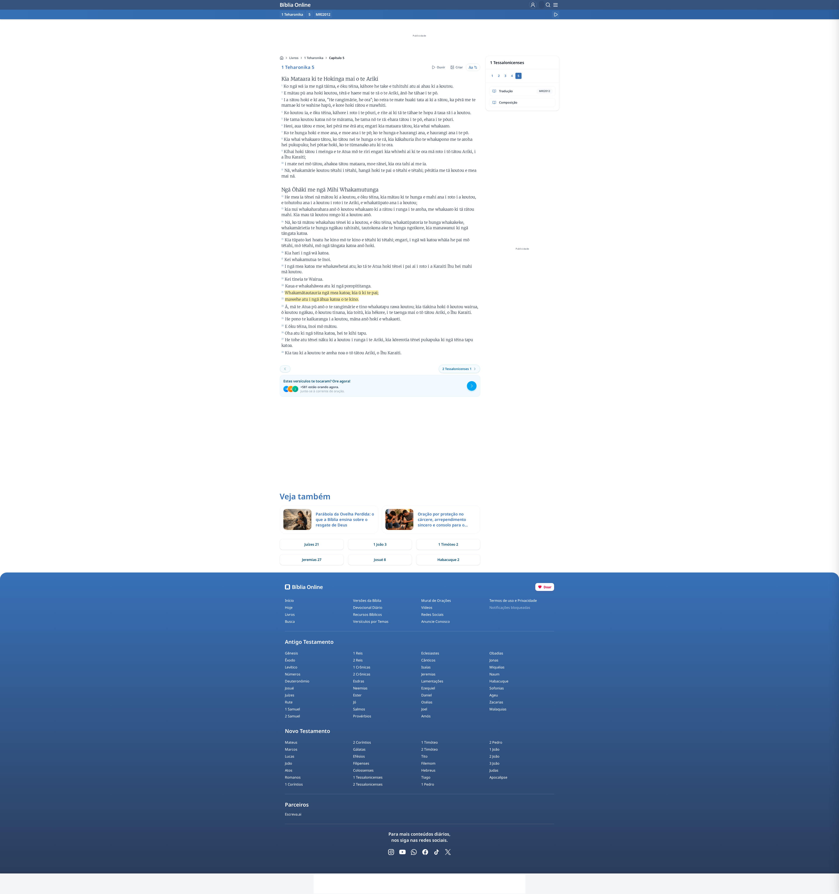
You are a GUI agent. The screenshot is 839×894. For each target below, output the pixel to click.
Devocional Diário (367, 607)
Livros (293, 58)
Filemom (428, 763)
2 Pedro (495, 742)
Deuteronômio (297, 681)
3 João (494, 763)
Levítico (291, 667)
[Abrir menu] (555, 5)
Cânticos (428, 660)
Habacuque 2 (448, 559)
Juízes (289, 695)
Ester (357, 695)
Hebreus (428, 770)
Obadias (496, 653)
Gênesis (291, 653)
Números (292, 674)
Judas (493, 770)
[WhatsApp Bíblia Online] (413, 852)
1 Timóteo (429, 742)
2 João (494, 756)
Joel (424, 709)
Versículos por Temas (370, 621)
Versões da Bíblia (367, 600)
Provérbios (362, 716)
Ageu (493, 695)
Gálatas (359, 749)
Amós (426, 716)
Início (289, 600)
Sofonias (496, 688)
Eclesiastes (430, 653)
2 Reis (358, 660)
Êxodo (290, 660)
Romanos (293, 777)
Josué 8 (380, 559)
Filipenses (361, 763)
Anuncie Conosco (435, 621)
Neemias (360, 688)
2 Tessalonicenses (368, 784)
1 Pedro (427, 784)
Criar (459, 67)
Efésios (359, 756)
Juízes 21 (311, 544)
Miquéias (496, 667)
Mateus (291, 742)
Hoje (289, 607)
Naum (494, 674)
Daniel (426, 695)
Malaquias (497, 709)
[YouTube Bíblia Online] (402, 852)
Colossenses (363, 770)
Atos (288, 770)
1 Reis (358, 653)
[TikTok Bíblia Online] (436, 852)
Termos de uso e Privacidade (513, 600)
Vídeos (426, 607)
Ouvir (441, 67)
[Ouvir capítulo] (555, 14)
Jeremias (428, 674)
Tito (424, 756)
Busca (290, 621)
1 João (494, 749)
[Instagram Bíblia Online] (391, 852)
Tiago (425, 777)
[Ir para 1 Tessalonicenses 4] (285, 368)
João (288, 763)
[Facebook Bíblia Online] (425, 852)
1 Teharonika (313, 58)
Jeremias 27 (311, 559)
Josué (289, 688)
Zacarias (496, 702)
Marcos (291, 749)
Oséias (426, 702)
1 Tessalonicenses (368, 777)
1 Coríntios (294, 784)
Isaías (426, 667)
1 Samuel (292, 709)
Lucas (289, 756)
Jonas (493, 660)
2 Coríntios (362, 742)
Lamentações (432, 681)
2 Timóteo (429, 749)
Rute (289, 702)
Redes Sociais (432, 614)
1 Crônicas (361, 667)
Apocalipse (498, 777)
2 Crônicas (361, 674)
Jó (354, 702)
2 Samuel (292, 716)
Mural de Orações (436, 600)
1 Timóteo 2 (448, 544)
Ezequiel (428, 688)
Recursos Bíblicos (367, 614)
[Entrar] (533, 5)
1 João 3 (380, 544)
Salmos (359, 709)
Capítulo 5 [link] (336, 58)
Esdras (358, 681)
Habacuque (498, 681)
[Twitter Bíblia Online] (447, 852)
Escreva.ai (293, 814)
